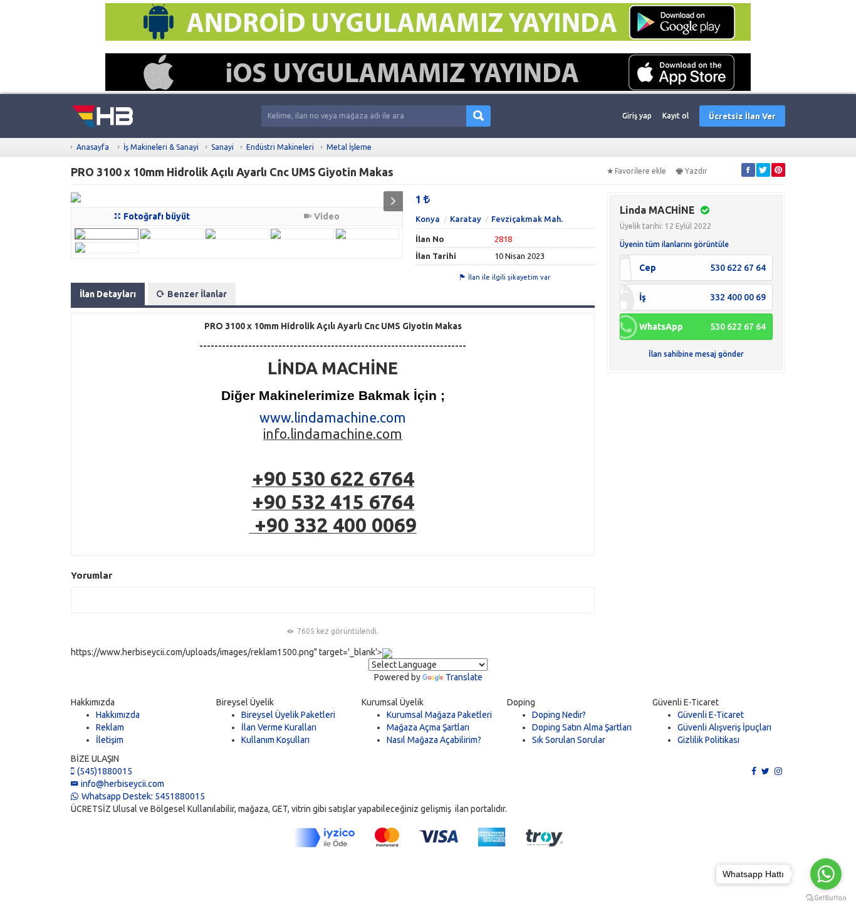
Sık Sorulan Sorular (568, 740)
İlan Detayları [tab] (108, 294)
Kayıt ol (675, 116)
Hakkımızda (118, 715)
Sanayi (222, 147)
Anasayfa (92, 147)
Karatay (465, 218)
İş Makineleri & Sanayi (161, 147)
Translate (464, 677)
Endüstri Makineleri (280, 147)
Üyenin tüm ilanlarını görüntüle (674, 244)
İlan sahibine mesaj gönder (696, 354)
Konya (427, 218)
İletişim (109, 740)
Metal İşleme (349, 147)
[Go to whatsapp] (826, 874)
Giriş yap (637, 116)
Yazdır (696, 171)
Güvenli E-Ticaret (710, 715)
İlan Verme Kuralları (278, 727)
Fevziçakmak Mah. (527, 218)
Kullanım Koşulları (275, 740)
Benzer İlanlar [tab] (197, 294)
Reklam (110, 727)
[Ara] (478, 116)
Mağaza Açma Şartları (428, 727)
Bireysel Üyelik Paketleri (288, 715)
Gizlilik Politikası (708, 740)
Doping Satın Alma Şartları (582, 727)
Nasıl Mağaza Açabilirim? (434, 740)
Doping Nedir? (559, 715)
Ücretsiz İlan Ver (742, 116)
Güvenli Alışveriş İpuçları (724, 727)
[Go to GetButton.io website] (826, 898)
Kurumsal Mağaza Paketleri (439, 715)
